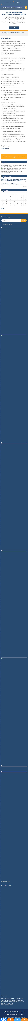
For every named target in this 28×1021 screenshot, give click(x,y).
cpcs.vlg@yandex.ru (19, 2)
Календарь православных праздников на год (14, 156)
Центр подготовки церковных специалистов (14, 13)
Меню (15, 28)
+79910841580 (9, 2)
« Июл (2, 208)
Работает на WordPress (8, 1017)
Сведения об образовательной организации (12, 7)
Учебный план (5, 148)
